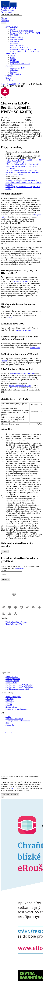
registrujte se (19, 568)
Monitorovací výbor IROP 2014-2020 (19, 687)
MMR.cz (10, 701)
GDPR (8, 717)
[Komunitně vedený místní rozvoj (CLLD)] (10, 616)
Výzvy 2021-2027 (13, 84)
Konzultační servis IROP (15, 624)
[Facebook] (8, 631)
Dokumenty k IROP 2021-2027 (21, 31)
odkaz (13, 788)
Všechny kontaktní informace (16, 622)
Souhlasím (14, 794)
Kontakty (9, 78)
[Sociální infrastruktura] (33, 609)
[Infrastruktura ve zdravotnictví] (39, 609)
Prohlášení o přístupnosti (14, 719)
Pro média (9, 66)
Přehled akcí (14, 43)
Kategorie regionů (16, 39)
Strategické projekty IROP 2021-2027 (23, 49)
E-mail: (3, 570)
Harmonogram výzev (13, 697)
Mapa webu (10, 725)
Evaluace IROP (11, 683)
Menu (4, 23)
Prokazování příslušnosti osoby (20, 386)
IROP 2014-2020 (12, 54)
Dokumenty (14, 62)
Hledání (4, 19)
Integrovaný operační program (16, 709)
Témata (12, 29)
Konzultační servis (17, 45)
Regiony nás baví (13, 707)
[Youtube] (14, 631)
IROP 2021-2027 (12, 27)
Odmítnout (5, 794)
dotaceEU (10, 699)
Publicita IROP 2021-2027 (19, 47)
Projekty (13, 60)
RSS (7, 723)
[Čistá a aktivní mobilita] (15, 616)
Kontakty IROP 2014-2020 (20, 64)
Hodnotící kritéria (16, 37)
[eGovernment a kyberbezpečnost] (4, 609)
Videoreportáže (15, 74)
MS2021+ (9, 76)
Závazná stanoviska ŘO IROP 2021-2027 (25, 51)
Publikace (13, 72)
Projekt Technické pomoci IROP (17, 689)
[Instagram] (19, 631)
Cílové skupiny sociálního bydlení (21, 373)
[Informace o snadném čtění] (24, 669)
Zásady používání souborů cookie (18, 721)
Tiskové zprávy (15, 70)
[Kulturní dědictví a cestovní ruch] (4, 616)
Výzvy (12, 58)
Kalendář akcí (15, 41)
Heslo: (3, 575)
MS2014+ (10, 705)
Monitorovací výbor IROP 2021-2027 (19, 685)
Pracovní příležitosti (13, 679)
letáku (4, 361)
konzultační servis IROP (24, 330)
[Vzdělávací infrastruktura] (28, 609)
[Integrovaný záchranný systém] (10, 609)
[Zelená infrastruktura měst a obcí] (16, 609)
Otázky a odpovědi (12, 681)
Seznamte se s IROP (17, 68)
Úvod (3, 84)
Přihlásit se (5, 21)
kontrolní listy (35, 348)
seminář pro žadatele (21, 281)
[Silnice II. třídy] (22, 609)
